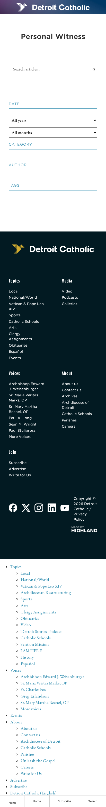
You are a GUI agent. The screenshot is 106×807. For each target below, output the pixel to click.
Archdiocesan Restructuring (46, 592)
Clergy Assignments (20, 336)
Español (16, 351)
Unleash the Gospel (38, 760)
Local (14, 291)
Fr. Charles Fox (33, 689)
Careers (68, 426)
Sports (15, 315)
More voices (31, 709)
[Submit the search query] (94, 69)
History (27, 657)
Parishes (69, 420)
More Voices (20, 437)
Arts (12, 328)
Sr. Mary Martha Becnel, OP (23, 409)
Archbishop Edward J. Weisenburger (26, 386)
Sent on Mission (35, 644)
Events (15, 358)
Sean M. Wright (23, 424)
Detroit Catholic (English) (33, 793)
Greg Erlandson (35, 696)
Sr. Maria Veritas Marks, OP (23, 397)
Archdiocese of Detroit (75, 405)
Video (67, 291)
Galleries (69, 304)
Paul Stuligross (22, 430)
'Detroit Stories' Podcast (41, 631)
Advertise (17, 469)
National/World (23, 297)
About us (70, 384)
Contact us (71, 390)
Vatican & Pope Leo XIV (26, 306)
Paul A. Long (20, 418)
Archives (69, 396)
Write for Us (20, 475)
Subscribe (17, 463)
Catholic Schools (24, 321)
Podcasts (70, 297)
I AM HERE (31, 650)
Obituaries (18, 345)
